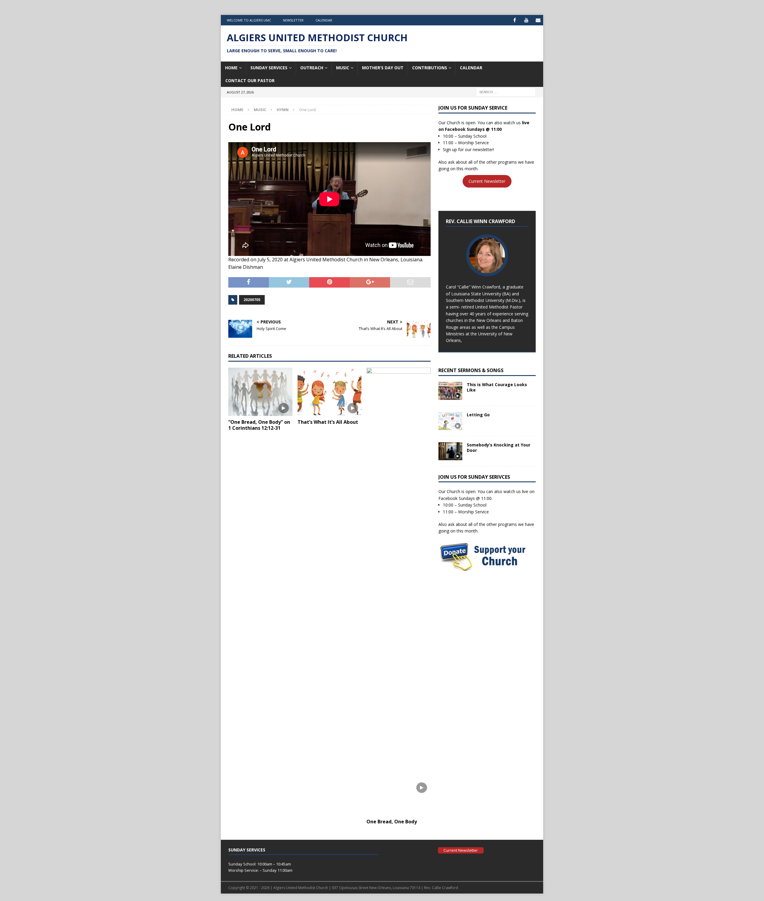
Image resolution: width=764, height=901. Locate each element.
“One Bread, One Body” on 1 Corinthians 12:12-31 (259, 425)
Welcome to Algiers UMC (249, 20)
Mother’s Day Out (382, 67)
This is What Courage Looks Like (497, 387)
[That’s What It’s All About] (330, 392)
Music (342, 67)
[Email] (538, 20)
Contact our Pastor (250, 80)
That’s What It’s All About (328, 422)
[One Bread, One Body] (398, 592)
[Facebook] (514, 20)
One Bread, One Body (391, 821)
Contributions (429, 67)
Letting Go (478, 415)
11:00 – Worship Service (466, 142)
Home (231, 67)
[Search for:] (506, 91)
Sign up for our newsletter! (468, 149)
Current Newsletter (487, 181)
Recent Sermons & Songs (470, 370)
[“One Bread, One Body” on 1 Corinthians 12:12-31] (260, 392)
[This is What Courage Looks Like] (450, 391)
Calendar (323, 20)
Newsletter (293, 20)
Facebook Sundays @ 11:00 (473, 129)
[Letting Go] (450, 421)
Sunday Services (268, 67)
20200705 (252, 299)
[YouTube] (526, 20)
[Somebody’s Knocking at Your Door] (450, 451)
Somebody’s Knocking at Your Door (498, 447)
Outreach (311, 67)
